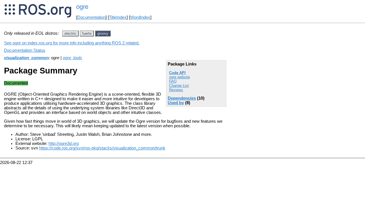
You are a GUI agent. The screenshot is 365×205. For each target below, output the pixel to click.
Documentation (91, 17)
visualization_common (26, 58)
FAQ (173, 81)
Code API (177, 73)
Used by (176, 103)
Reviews (176, 90)
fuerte (87, 33)
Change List (179, 85)
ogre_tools (72, 58)
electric (70, 33)
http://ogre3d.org (63, 143)
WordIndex (140, 17)
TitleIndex (118, 17)
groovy (102, 33)
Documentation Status (24, 50)
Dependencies (182, 98)
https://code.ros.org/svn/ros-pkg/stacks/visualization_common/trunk (102, 148)
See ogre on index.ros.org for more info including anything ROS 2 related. (71, 43)
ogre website (179, 77)
